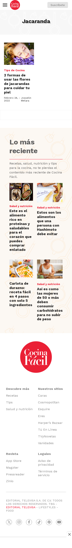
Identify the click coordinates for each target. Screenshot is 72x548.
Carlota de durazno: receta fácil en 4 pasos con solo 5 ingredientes (20, 294)
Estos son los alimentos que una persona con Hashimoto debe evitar (49, 223)
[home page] (15, 5)
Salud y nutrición (20, 206)
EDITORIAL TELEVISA (20, 507)
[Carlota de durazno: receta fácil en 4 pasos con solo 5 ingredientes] (21, 268)
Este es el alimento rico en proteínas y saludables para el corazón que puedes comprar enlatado (20, 230)
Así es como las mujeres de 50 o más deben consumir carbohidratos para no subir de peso (50, 304)
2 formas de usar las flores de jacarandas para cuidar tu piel (17, 83)
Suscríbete (58, 5)
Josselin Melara (26, 99)
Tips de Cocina (14, 70)
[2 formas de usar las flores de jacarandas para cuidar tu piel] (19, 54)
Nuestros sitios (50, 389)
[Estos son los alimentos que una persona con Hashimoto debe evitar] (50, 192)
